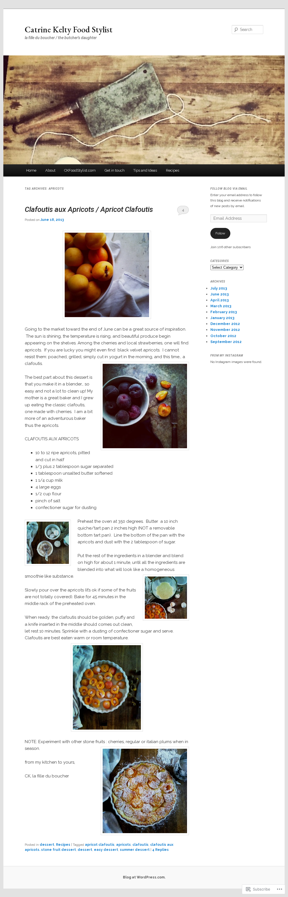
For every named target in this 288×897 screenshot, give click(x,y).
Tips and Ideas (145, 170)
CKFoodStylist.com (80, 170)
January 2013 (222, 318)
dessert (47, 845)
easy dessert (106, 850)
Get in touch (115, 170)
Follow (220, 233)
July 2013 (218, 288)
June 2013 (219, 294)
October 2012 (223, 336)
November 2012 (225, 330)
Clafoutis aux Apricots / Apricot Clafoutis (89, 209)
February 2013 (223, 312)
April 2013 (219, 300)
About (50, 170)
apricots (123, 845)
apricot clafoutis (99, 845)
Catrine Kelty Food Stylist (68, 29)
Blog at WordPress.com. (144, 877)
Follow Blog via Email (229, 188)
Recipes (172, 170)
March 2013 (220, 306)
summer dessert (135, 850)
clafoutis (140, 845)
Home (31, 170)
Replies (160, 850)
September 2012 (226, 342)
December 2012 (225, 324)
